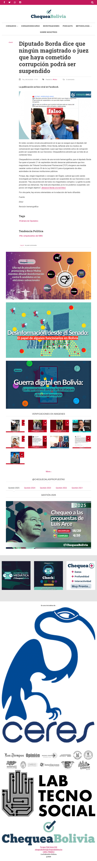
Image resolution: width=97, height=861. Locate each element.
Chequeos (11, 26)
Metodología (83, 26)
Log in (22, 245)
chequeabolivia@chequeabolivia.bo (48, 849)
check (11, 42)
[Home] (48, 14)
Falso (55, 79)
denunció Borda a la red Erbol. (54, 188)
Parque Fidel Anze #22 (48, 847)
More (48, 471)
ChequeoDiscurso (30, 26)
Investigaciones (51, 26)
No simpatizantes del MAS (31, 236)
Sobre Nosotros (48, 32)
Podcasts (68, 26)
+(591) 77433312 (48, 852)
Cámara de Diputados (29, 221)
